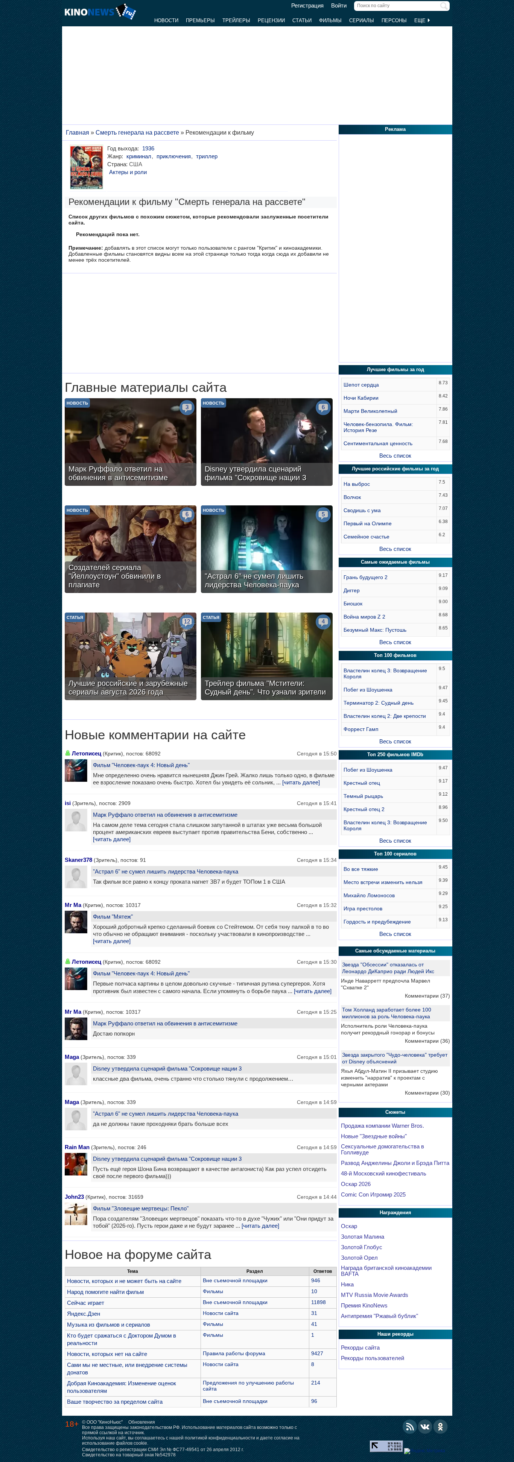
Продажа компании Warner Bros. (382, 1126)
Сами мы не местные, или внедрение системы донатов (127, 1369)
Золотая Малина (362, 1237)
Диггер (352, 590)
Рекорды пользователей (372, 1358)
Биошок (353, 604)
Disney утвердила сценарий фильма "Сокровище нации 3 (167, 1068)
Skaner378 (78, 860)
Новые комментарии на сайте (155, 735)
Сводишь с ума (362, 510)
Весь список (395, 455)
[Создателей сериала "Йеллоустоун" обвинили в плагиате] (130, 550)
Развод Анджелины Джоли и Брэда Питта (395, 1163)
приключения (174, 156)
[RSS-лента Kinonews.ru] (410, 1427)
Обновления (141, 1422)
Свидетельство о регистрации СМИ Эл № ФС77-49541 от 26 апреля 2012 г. (163, 1449)
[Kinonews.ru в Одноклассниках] (440, 1427)
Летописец (86, 753)
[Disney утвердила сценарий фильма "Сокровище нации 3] (267, 443)
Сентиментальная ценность (378, 443)
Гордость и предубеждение (377, 922)
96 (314, 1401)
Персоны (394, 20)
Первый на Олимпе (368, 523)
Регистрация (307, 6)
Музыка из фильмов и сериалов (108, 1324)
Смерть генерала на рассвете (137, 132)
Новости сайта (221, 1313)
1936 (148, 148)
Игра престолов (363, 908)
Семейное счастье (366, 537)
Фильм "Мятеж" (113, 916)
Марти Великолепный (370, 411)
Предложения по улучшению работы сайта (248, 1386)
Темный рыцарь (363, 796)
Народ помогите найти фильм (105, 1292)
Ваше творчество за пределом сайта (115, 1401)
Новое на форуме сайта (138, 1254)
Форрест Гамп (361, 729)
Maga (72, 1057)
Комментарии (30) (427, 1093)
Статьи (302, 20)
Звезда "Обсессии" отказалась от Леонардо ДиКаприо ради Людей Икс (388, 968)
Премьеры (200, 20)
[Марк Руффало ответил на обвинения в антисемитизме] (130, 443)
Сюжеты (395, 1112)
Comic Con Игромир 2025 (373, 1195)
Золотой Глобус (361, 1247)
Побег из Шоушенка (368, 690)
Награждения (395, 1212)
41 (314, 1324)
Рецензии (271, 20)
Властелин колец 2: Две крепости (385, 716)
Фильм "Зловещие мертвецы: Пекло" (141, 1208)
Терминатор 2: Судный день (379, 703)
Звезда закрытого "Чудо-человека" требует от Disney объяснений (394, 1058)
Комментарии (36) (427, 1041)
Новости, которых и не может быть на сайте (124, 1281)
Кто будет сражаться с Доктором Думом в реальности (121, 1339)
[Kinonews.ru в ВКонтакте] (425, 1427)
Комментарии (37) (427, 996)
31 (314, 1313)
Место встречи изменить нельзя (383, 882)
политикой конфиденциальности (220, 1438)
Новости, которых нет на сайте (107, 1354)
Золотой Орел (359, 1258)
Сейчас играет (85, 1303)
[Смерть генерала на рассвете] (88, 167)
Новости (166, 20)
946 (315, 1280)
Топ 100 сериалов (395, 854)
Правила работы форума (234, 1353)
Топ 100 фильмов (395, 655)
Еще (420, 20)
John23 (74, 1197)
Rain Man (77, 1147)
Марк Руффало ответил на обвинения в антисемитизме (165, 814)
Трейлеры (236, 20)
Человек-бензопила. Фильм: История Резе (378, 427)
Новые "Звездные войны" (374, 1136)
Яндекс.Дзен (83, 1313)
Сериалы (361, 20)
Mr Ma (73, 905)
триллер (206, 156)
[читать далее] (301, 783)
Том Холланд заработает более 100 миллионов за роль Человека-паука (386, 1013)
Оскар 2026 (356, 1184)
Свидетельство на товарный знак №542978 (129, 1454)
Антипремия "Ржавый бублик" (379, 1316)
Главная (77, 132)
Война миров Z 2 (364, 617)
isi (68, 803)
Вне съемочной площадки (235, 1280)
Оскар (349, 1226)
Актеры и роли (128, 172)
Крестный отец (362, 783)
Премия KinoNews (364, 1306)
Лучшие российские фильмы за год (395, 469)
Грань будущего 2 (366, 577)
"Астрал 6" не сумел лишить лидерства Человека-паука (165, 871)
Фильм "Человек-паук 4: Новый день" (141, 765)
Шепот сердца (361, 385)
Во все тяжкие (361, 869)
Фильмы (330, 20)
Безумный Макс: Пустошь (375, 630)
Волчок (352, 497)
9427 (317, 1353)
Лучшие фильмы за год (395, 369)
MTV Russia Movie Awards (374, 1295)
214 (315, 1383)
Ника (347, 1285)
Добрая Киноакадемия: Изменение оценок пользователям (121, 1387)
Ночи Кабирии (361, 398)
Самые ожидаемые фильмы (395, 562)
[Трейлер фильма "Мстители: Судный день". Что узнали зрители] (267, 657)
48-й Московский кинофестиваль (383, 1174)
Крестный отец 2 (364, 809)
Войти (339, 6)
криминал (138, 156)
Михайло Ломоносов (369, 895)
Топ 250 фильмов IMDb (395, 754)
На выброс (357, 484)
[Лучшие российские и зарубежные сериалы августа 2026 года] (130, 657)
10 (314, 1291)
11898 (318, 1302)
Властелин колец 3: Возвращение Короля (385, 673)
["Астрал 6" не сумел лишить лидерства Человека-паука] (267, 550)
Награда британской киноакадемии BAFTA (386, 1271)
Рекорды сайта (360, 1348)
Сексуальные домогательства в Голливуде (382, 1150)
